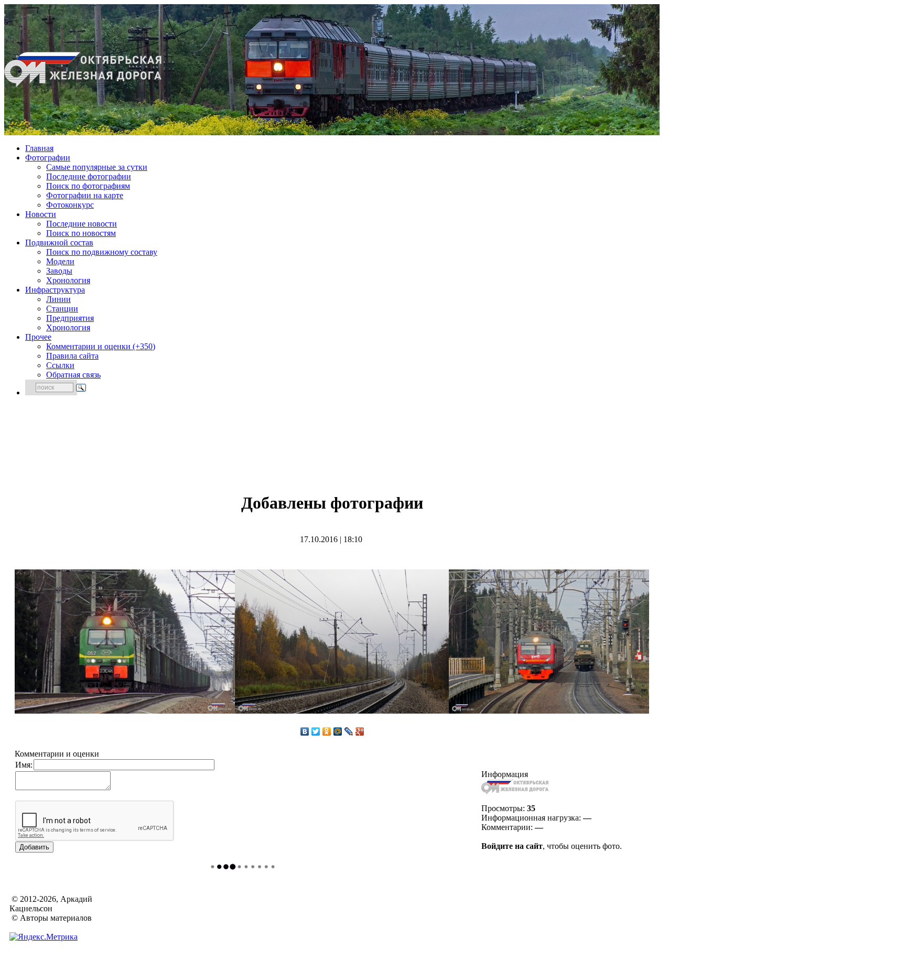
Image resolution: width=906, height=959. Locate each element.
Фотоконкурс (70, 204)
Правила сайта (72, 355)
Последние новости (81, 223)
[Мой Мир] (337, 731)
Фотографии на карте (84, 195)
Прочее (38, 336)
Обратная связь (73, 374)
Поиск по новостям (81, 233)
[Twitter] (315, 731)
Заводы (59, 270)
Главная (39, 148)
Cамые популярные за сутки (96, 167)
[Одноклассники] (326, 731)
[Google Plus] (359, 731)
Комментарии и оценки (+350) (100, 346)
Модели (60, 261)
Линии (58, 299)
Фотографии (47, 157)
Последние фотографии (88, 176)
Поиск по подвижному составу (101, 251)
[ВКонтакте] (304, 731)
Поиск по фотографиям (88, 185)
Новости (40, 214)
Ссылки (60, 365)
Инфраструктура (55, 289)
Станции (62, 308)
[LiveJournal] (348, 731)
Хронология (68, 280)
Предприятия (70, 318)
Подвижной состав (59, 242)
